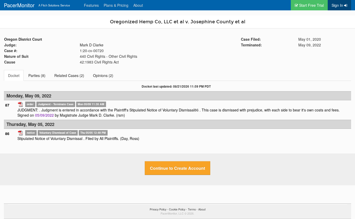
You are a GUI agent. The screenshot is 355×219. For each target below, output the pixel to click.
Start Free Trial (311, 5)
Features (91, 5)
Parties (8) (36, 75)
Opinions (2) (103, 75)
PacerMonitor (19, 5)
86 (196, 109)
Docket (13, 75)
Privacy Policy (158, 209)
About (138, 5)
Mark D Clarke (91, 44)
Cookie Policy (177, 209)
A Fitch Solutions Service (54, 5)
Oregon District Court (23, 39)
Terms (192, 209)
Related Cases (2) (69, 75)
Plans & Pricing (116, 5)
